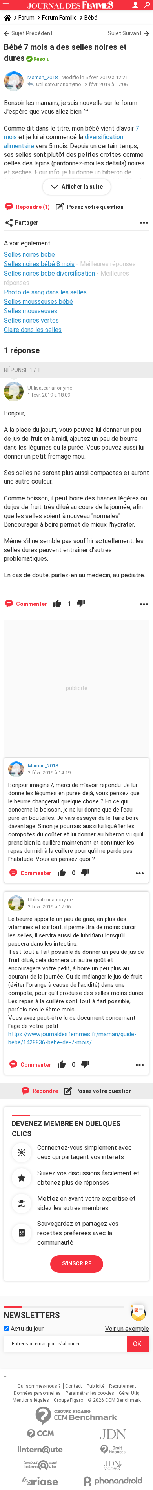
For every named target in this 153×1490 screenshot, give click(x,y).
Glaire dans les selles (33, 330)
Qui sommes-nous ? (38, 1386)
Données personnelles (37, 1393)
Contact (73, 1386)
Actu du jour (26, 1328)
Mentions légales (31, 1400)
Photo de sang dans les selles (45, 292)
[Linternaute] (40, 1450)
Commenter (31, 604)
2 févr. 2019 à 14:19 (49, 773)
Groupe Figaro (68, 1400)
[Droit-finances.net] (112, 1450)
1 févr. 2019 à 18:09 (48, 395)
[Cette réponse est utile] (57, 604)
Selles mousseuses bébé (38, 301)
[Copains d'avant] (40, 1465)
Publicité (95, 1386)
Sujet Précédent (32, 33)
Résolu (41, 59)
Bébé (90, 18)
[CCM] (40, 1434)
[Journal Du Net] (112, 1434)
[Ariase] (40, 1481)
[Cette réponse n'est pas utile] (81, 604)
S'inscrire (76, 1263)
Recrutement (122, 1386)
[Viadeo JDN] (112, 1465)
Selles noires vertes (31, 320)
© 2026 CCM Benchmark (114, 1400)
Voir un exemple (127, 1328)
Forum (26, 18)
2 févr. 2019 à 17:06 (106, 84)
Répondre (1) (32, 207)
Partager (26, 222)
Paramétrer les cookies (90, 1393)
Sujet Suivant (125, 33)
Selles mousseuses (30, 311)
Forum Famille (59, 18)
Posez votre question (95, 207)
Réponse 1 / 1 (22, 370)
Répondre (44, 1091)
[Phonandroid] (112, 1481)
